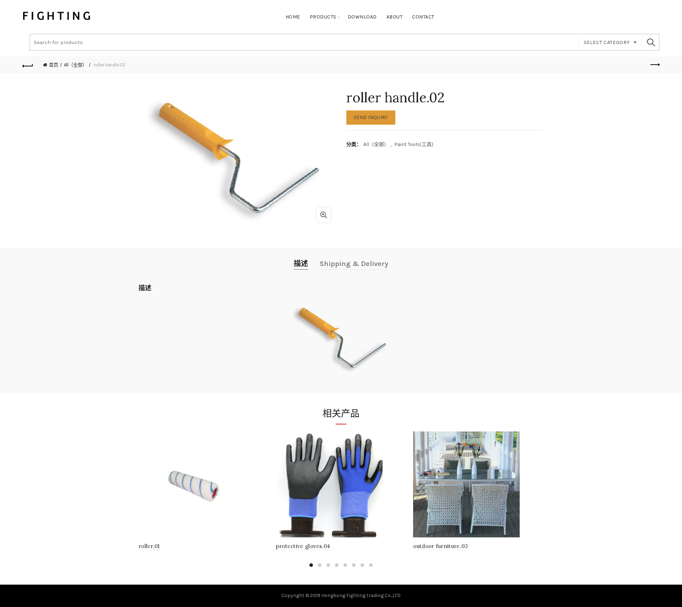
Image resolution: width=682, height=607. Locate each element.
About (394, 17)
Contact (423, 17)
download (362, 17)
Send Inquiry (371, 117)
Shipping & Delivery (354, 264)
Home (293, 17)
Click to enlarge (323, 215)
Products (323, 17)
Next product (654, 65)
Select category (607, 42)
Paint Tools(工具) (413, 144)
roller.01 (149, 546)
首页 (53, 64)
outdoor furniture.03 (440, 546)
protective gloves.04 (303, 546)
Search (651, 42)
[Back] (28, 65)
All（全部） (75, 64)
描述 (301, 264)
